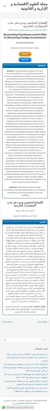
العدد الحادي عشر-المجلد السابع (31, 30)
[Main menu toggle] (4, 6)
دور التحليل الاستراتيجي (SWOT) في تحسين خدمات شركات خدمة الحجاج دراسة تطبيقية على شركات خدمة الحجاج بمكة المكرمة (27, 357)
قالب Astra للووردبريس (20, 403)
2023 (45, 30)
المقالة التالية (6, 322)
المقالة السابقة (43, 322)
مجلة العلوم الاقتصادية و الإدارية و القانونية (29, 6)
